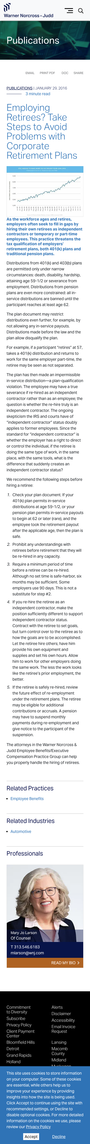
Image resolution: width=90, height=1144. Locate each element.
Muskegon (61, 1066)
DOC (65, 73)
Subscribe (16, 1018)
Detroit (13, 1048)
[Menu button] (69, 10)
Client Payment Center (21, 1033)
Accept (31, 1136)
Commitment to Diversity (19, 1009)
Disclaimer (61, 1013)
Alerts (57, 1007)
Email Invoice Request (63, 1029)
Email (30, 73)
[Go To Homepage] (28, 10)
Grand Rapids (19, 1055)
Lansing (59, 1042)
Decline (59, 1136)
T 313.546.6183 (25, 946)
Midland (59, 1059)
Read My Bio (63, 962)
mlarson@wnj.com (27, 952)
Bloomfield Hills (21, 1042)
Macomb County (60, 1051)
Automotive (20, 831)
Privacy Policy (38, 1126)
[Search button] (81, 10)
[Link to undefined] (45, 903)
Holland (14, 1061)
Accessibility (63, 1020)
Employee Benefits (27, 798)
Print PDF (47, 73)
